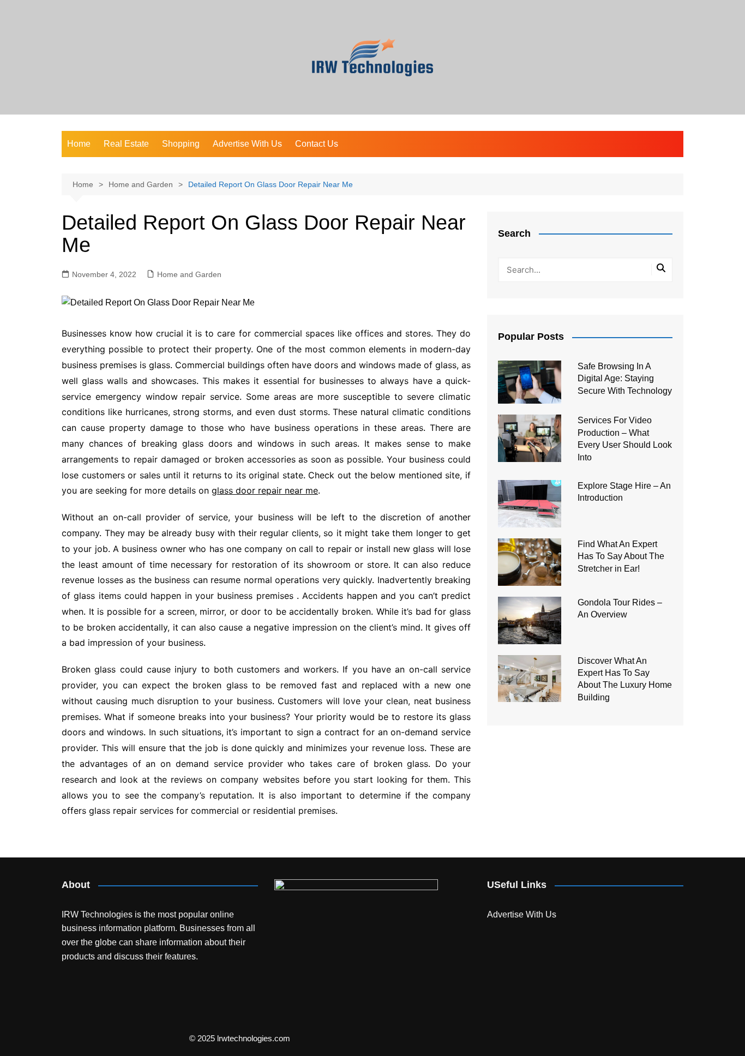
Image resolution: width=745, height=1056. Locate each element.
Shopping (181, 143)
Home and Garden (189, 274)
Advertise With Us (247, 143)
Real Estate (126, 143)
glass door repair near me (265, 490)
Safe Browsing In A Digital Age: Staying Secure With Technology (625, 378)
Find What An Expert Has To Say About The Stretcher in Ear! (621, 556)
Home (79, 143)
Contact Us (316, 143)
